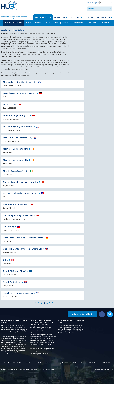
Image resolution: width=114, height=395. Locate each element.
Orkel (5, 260)
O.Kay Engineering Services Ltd (18, 215)
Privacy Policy (99, 369)
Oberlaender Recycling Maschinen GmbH (23, 237)
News (28, 23)
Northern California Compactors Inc (20, 193)
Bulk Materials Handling (98, 17)
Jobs (48, 23)
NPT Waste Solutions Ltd (15, 204)
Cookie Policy (108, 369)
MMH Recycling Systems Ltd (17, 137)
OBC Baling (8, 226)
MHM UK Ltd (9, 104)
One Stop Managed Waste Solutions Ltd (22, 248)
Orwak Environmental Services (18, 293)
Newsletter (78, 23)
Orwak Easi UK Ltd (12, 282)
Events (38, 23)
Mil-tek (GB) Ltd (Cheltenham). (18, 126)
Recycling (75, 17)
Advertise (105, 23)
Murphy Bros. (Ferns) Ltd (15, 171)
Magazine (92, 23)
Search (91, 9)
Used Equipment (61, 23)
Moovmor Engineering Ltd (15, 148)
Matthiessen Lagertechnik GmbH (19, 93)
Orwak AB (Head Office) (14, 271)
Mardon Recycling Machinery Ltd (19, 82)
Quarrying (59, 17)
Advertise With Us (81, 314)
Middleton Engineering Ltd (16, 115)
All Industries (41, 17)
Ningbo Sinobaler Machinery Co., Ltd (21, 182)
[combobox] (102, 9)
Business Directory (13, 23)
